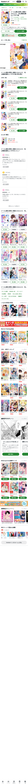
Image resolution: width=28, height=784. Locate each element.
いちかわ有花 (16, 17)
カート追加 (21, 31)
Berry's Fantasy (24, 18)
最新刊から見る (23, 77)
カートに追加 (22, 98)
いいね (6, 166)
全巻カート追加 (22, 35)
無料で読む (22, 87)
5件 (18, 20)
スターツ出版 (16, 18)
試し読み (5, 25)
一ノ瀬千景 (22, 17)
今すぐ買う (7, 31)
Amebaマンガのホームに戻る (14, 542)
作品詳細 (14, 229)
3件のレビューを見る (13, 206)
